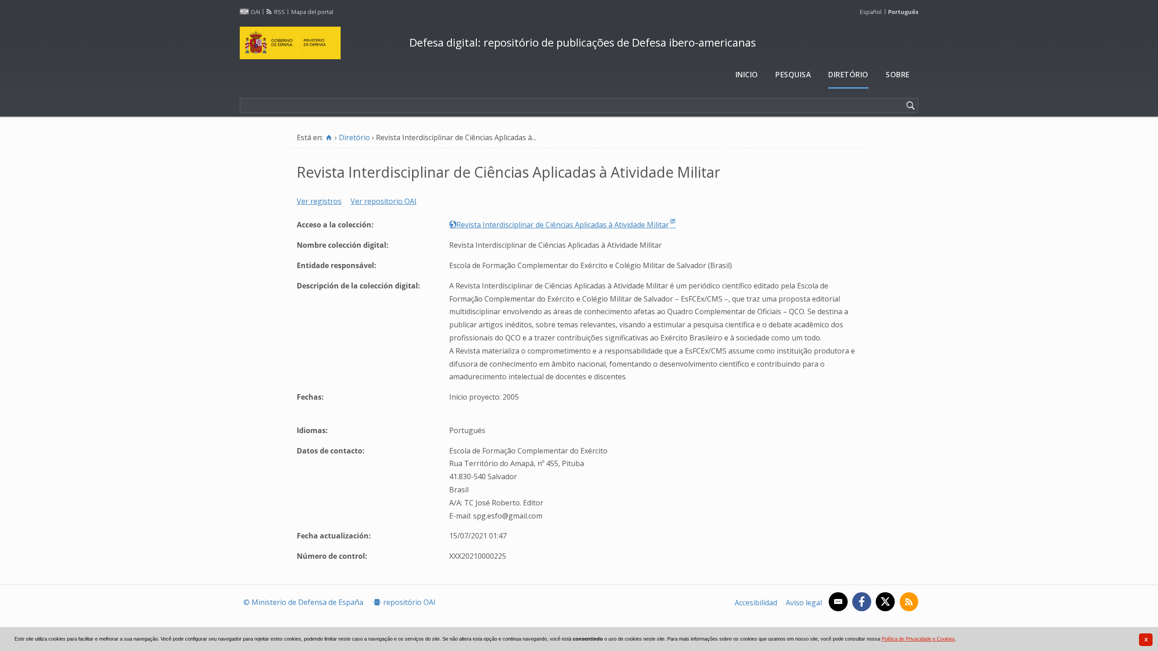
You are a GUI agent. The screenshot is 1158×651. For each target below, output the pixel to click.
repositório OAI (409, 602)
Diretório (848, 75)
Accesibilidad (756, 603)
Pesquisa (793, 75)
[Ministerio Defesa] (321, 43)
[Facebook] (861, 601)
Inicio (747, 75)
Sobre (898, 75)
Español (871, 12)
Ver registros (319, 201)
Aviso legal (804, 603)
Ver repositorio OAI (384, 201)
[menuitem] (747, 75)
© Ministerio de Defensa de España (303, 602)
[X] (885, 601)
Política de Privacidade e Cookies (918, 639)
